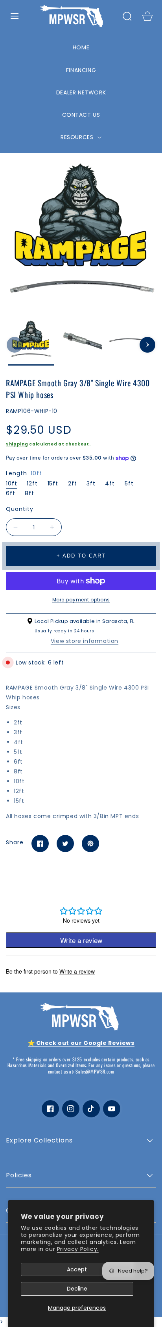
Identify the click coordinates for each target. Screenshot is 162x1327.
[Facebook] (40, 843)
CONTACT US (81, 115)
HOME (81, 47)
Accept (77, 1269)
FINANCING (81, 70)
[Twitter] (65, 843)
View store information (84, 641)
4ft (110, 483)
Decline (77, 1289)
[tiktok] (91, 1108)
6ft (10, 493)
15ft (53, 483)
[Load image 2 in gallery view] (81, 343)
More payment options (81, 599)
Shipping (17, 444)
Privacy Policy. (78, 1249)
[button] (14, 16)
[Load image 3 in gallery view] (131, 343)
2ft (72, 483)
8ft (29, 493)
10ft (11, 483)
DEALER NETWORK (81, 92)
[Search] (127, 16)
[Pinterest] (90, 843)
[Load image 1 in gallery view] (31, 343)
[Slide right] (147, 345)
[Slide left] (14, 345)
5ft (129, 483)
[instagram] (70, 1108)
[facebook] (50, 1108)
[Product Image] (81, 235)
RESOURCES (78, 137)
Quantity (19, 509)
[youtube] (111, 1108)
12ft (32, 483)
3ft (91, 483)
